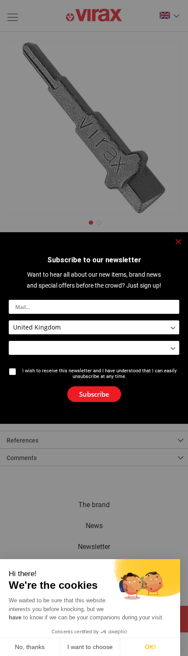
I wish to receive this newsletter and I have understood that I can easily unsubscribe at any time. (99, 373)
